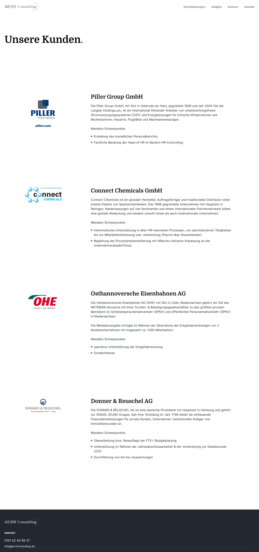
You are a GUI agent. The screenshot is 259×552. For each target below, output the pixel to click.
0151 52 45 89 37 (17, 540)
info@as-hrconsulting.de (20, 546)
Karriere (233, 6)
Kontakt (249, 6)
